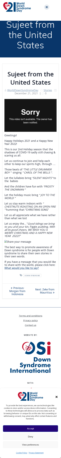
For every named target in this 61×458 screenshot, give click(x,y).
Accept (30, 428)
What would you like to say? (21, 268)
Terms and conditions (30, 315)
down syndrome (32, 276)
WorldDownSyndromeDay (22, 90)
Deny (30, 436)
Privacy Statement (36, 453)
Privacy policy (30, 320)
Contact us (30, 325)
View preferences (30, 444)
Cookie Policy (21, 453)
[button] (56, 396)
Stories (48, 90)
